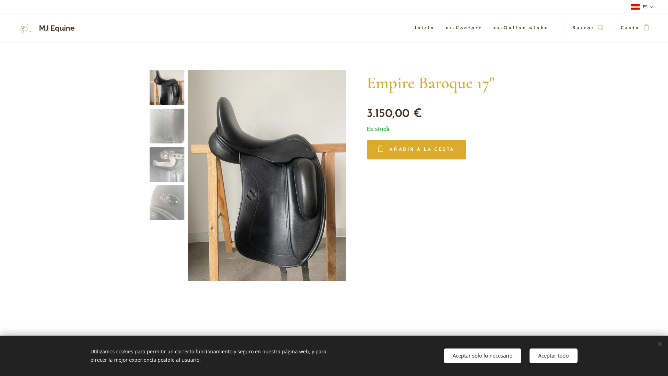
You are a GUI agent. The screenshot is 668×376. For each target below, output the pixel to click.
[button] (588, 28)
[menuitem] (426, 28)
